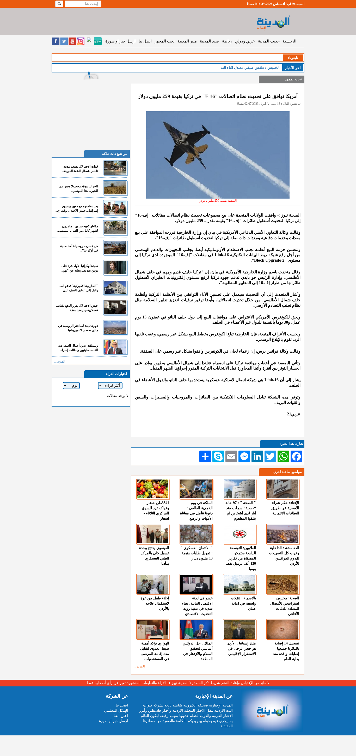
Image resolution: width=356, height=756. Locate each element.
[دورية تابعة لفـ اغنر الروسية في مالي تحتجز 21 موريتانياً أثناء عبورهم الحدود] (115, 327)
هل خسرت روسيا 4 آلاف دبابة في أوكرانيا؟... (79, 248)
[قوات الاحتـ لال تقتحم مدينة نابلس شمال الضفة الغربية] (115, 168)
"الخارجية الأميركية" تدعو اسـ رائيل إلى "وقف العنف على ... (79, 288)
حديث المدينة (269, 41)
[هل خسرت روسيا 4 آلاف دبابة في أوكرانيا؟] (115, 247)
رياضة (227, 41)
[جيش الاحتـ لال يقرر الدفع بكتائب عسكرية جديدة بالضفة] (115, 307)
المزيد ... (139, 666)
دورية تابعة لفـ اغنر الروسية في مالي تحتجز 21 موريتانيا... (78, 328)
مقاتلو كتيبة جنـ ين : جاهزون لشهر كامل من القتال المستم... (77, 228)
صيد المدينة (209, 41)
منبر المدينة (187, 41)
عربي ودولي (245, 41)
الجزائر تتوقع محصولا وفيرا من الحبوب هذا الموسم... (78, 189)
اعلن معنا (121, 716)
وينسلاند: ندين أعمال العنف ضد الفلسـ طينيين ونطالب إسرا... (78, 348)
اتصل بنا (145, 41)
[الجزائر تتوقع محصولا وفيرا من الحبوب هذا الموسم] (115, 187)
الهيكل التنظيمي (116, 710)
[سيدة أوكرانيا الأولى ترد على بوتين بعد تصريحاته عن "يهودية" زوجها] (115, 267)
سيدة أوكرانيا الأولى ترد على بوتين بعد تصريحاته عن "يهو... (79, 268)
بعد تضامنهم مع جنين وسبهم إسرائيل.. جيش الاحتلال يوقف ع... (77, 208)
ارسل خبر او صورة (120, 41)
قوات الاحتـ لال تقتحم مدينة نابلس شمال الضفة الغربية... (80, 169)
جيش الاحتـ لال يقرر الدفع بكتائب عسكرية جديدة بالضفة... (77, 308)
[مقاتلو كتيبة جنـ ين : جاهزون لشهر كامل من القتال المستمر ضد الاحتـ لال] (115, 227)
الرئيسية (289, 41)
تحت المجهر (165, 41)
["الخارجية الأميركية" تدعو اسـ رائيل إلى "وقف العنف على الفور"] (115, 287)
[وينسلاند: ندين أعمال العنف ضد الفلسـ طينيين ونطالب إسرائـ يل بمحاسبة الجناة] (115, 347)
